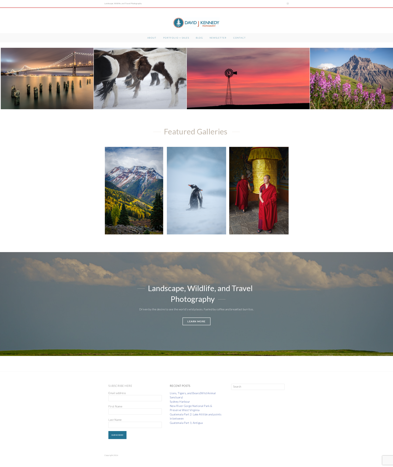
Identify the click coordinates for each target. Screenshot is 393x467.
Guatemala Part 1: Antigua (186, 422)
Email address (117, 393)
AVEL (262, 189)
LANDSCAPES (134, 189)
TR (252, 189)
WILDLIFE (196, 189)
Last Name (115, 419)
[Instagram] (287, 3)
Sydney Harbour (180, 401)
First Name (115, 406)
